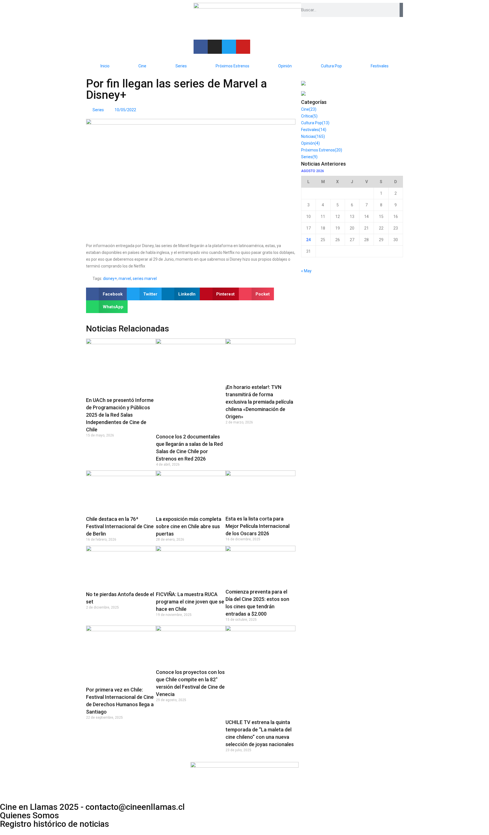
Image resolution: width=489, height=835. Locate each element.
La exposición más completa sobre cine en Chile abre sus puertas (188, 526)
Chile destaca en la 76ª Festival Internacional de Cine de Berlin (120, 526)
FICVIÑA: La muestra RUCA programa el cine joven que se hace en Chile (190, 601)
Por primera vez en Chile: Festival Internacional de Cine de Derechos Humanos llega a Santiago (120, 701)
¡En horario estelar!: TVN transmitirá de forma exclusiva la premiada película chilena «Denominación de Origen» (259, 401)
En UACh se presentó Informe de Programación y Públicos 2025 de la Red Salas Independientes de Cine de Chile (120, 415)
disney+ (110, 278)
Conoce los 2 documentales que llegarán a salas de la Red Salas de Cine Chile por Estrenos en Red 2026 (189, 448)
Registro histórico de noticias (54, 824)
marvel (125, 278)
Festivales (380, 66)
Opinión (285, 66)
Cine (142, 66)
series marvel (145, 278)
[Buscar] (401, 10)
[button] (106, 294)
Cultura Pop (331, 66)
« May (306, 271)
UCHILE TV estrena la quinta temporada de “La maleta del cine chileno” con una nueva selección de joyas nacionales (260, 733)
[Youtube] (243, 47)
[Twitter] (229, 47)
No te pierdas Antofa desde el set (120, 598)
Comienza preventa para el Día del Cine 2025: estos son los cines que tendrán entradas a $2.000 (257, 603)
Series (181, 66)
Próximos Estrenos (232, 66)
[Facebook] (201, 47)
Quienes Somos (29, 815)
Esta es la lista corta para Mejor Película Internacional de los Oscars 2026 (257, 526)
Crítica (309, 116)
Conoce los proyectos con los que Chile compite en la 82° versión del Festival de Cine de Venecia (190, 683)
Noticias (313, 136)
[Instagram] (215, 47)
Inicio (105, 66)
